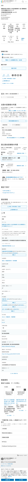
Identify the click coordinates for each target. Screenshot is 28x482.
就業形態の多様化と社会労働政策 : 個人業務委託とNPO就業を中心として (14, 225)
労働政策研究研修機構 (7, 251)
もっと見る (9, 415)
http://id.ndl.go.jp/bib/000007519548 (11, 354)
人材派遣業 (4, 305)
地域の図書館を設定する (14, 121)
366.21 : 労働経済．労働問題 (8, 317)
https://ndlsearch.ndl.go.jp (8, 346)
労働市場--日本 (5, 299)
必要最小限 (7, 479)
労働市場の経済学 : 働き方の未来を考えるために (21, 401)
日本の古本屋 (6, 190)
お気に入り (4, 76)
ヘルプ (20, 116)
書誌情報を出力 (7, 80)
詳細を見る (22, 39)
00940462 (4, 300)
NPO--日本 (4, 309)
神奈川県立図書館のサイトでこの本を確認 (15, 137)
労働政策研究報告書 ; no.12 (8, 246)
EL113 (3, 322)
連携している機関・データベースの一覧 (17, 110)
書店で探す (14, 68)
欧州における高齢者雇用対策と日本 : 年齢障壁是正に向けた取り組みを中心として (9, 402)
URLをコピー (8, 76)
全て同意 (21, 479)
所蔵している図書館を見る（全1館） (14, 60)
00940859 (15, 253)
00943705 (16, 309)
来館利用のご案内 (20, 153)
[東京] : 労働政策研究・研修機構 (9, 260)
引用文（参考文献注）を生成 (9, 78)
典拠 (13, 254)
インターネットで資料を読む (7, 464)
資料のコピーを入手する (6, 465)
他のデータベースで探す (9, 83)
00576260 (21, 305)
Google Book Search (8, 192)
